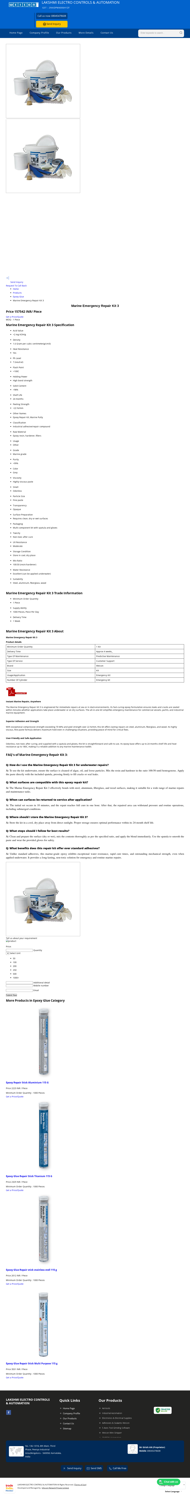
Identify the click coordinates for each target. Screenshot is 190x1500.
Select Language (172, 1491)
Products (17, 292)
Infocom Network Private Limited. (55, 1488)
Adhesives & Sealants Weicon (115, 1422)
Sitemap (67, 1428)
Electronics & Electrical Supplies (117, 1418)
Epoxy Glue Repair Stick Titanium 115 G (29, 1176)
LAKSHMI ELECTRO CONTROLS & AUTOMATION (80, 4)
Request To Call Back (16, 285)
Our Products (64, 32)
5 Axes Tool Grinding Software (116, 1427)
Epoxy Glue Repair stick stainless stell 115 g (31, 1269)
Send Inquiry (53, 24)
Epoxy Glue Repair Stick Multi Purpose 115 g (31, 1363)
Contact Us (107, 32)
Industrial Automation (112, 1413)
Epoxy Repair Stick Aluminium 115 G (27, 1082)
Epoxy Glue (18, 296)
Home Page (16, 32)
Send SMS (96, 1468)
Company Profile (39, 32)
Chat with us (171, 1482)
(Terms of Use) (80, 1484)
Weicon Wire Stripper (112, 1432)
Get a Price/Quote (14, 316)
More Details (86, 32)
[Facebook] (8, 1414)
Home (16, 288)
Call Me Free (119, 1468)
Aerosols (106, 1408)
